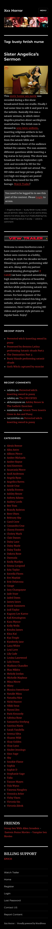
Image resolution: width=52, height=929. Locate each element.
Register (9, 886)
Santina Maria (15, 725)
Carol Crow (13, 521)
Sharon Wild (14, 737)
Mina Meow (13, 681)
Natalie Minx (14, 693)
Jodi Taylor (13, 609)
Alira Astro (13, 449)
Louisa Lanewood (17, 657)
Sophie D (12, 769)
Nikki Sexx (13, 705)
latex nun (23, 213)
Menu (43, 10)
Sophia (11, 765)
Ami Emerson (14, 465)
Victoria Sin (13, 801)
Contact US (10, 907)
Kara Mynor (14, 621)
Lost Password (12, 900)
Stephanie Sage (16, 773)
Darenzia (12, 557)
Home (7, 879)
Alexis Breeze (14, 445)
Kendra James (15, 629)
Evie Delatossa (15, 581)
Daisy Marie (13, 545)
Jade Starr (12, 593)
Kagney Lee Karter (17, 613)
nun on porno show (37, 213)
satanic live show (12, 216)
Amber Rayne (14, 461)
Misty (10, 685)
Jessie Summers (16, 605)
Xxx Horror (13, 11)
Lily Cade (12, 653)
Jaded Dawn (13, 597)
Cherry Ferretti (15, 529)
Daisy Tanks (14, 549)
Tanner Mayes (15, 781)
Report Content (13, 914)
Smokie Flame (15, 761)
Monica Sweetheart (18, 689)
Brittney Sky (14, 517)
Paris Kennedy (15, 713)
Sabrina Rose (14, 717)
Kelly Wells (13, 625)
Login (39, 197)
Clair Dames (14, 537)
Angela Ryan (14, 477)
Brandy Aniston (16, 509)
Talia (10, 777)
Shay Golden (14, 741)
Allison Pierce (14, 453)
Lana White (13, 645)
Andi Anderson (15, 473)
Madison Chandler (17, 665)
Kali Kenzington (16, 617)
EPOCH (8, 858)
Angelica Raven (14, 210)
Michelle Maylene (17, 677)
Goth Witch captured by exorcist (25, 366)
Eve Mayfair (13, 577)
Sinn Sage (12, 753)
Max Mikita (13, 669)
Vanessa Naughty (17, 789)
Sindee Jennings (16, 749)
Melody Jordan (15, 673)
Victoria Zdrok (15, 805)
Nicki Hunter (14, 701)
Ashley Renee (14, 493)
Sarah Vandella (15, 729)
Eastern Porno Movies (17, 832)
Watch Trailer (22, 184)
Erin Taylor (13, 569)
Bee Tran (12, 505)
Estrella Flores (15, 573)
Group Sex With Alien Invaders (21, 828)
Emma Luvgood (16, 565)
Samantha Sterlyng (18, 721)
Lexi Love (12, 649)
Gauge (10, 585)
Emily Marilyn (15, 561)
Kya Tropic (13, 637)
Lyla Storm (13, 661)
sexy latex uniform (27, 128)
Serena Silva (14, 733)
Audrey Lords (14, 501)
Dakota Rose (14, 553)
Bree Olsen (13, 513)
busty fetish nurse (32, 210)
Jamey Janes (14, 601)
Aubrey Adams (15, 497)
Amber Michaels (16, 457)
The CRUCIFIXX (28, 398)
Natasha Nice (14, 697)
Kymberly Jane (15, 641)
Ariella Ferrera (15, 489)
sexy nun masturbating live (34, 216)
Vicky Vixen (13, 797)
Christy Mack (14, 533)
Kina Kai (12, 633)
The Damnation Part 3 (19, 354)
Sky (9, 757)
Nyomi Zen (13, 709)
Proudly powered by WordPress (31, 923)
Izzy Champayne (16, 589)
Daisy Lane (13, 541)
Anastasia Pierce (16, 469)
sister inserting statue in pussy (18, 219)
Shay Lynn (13, 745)
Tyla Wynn (13, 785)
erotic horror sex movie (23, 96)
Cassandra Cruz (15, 525)
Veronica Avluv (15, 793)
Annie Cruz (13, 485)
